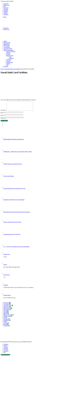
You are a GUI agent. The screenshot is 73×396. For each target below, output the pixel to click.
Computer (8, 59)
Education (5, 319)
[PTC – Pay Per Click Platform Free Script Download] (11, 245)
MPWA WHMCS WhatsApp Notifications (13, 139)
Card (10, 57)
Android (8, 54)
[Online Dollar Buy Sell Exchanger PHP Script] (11, 187)
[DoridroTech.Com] (12, 25)
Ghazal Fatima (7, 295)
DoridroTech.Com (17, 341)
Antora (5, 264)
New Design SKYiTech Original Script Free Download (16, 212)
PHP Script (6, 45)
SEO (7, 65)
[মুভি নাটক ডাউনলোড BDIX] (11, 174)
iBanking (11, 58)
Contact (5, 66)
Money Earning (7, 316)
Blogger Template (10, 51)
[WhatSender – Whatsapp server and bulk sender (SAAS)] (11, 150)
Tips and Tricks (7, 48)
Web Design (6, 42)
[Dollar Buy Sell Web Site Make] (30, 38)
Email (2, 115)
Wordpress (6, 44)
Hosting (8, 63)
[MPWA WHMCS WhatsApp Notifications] (11, 138)
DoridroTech (6, 254)
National (5, 313)
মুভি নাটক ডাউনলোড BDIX (8, 176)
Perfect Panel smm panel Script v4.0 (12, 164)
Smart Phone (9, 62)
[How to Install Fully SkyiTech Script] (11, 220)
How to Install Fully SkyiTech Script (12, 222)
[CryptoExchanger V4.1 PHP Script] (11, 233)
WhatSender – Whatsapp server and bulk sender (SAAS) (17, 151)
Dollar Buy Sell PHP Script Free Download (13, 199)
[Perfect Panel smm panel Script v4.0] (11, 162)
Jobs (4, 317)
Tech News (6, 47)
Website (3, 118)
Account (8, 53)
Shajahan (5, 285)
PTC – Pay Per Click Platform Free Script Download (16, 246)
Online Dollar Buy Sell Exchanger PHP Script (14, 188)
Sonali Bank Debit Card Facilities (12, 69)
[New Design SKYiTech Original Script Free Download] (11, 210)
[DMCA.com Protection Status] (11, 340)
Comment (3, 110)
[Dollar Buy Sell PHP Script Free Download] (11, 198)
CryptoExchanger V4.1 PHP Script (11, 234)
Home (5, 41)
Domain (8, 61)
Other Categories (8, 50)
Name (2, 112)
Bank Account (9, 55)
